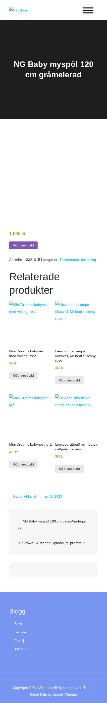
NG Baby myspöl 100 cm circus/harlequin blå (52, 524)
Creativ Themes (65, 695)
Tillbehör (21, 649)
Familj (19, 641)
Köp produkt (23, 245)
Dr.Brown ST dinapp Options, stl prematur (52, 543)
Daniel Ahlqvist (24, 496)
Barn (18, 624)
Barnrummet (69, 260)
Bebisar (20, 632)
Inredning (88, 260)
